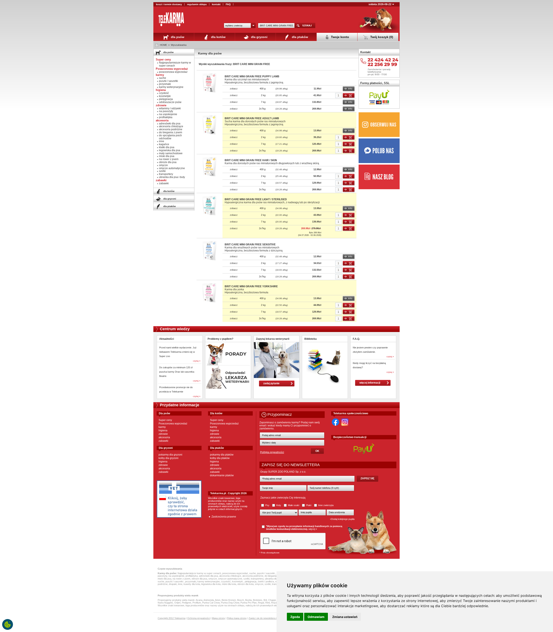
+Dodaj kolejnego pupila (342, 519)
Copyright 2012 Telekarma (171, 618)
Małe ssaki (293, 505)
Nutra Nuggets (165, 602)
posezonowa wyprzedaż (173, 71)
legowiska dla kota (211, 584)
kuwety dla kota (192, 584)
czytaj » (196, 361)
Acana (199, 600)
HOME (163, 45)
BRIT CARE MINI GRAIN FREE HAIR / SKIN (251, 160)
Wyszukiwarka (178, 45)
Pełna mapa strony (237, 618)
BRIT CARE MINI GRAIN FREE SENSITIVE (250, 244)
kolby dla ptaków (220, 458)
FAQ (228, 4)
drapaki (173, 584)
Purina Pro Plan (248, 602)
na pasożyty (166, 111)
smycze (163, 165)
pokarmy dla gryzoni (170, 454)
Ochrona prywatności (198, 618)
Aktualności (166, 338)
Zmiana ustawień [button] (345, 617)
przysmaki (165, 84)
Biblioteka (310, 338)
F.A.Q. (356, 338)
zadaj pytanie (271, 383)
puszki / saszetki (168, 81)
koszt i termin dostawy (169, 4)
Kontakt (365, 52)
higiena (163, 430)
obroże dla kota (245, 584)
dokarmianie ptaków (222, 475)
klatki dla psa (166, 147)
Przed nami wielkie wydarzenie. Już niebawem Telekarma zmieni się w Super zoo (178, 351)
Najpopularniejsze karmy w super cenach (175, 64)
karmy (162, 427)
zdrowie (163, 433)
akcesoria (164, 437)
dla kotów (218, 37)
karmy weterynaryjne (171, 87)
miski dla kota (229, 584)
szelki (162, 171)
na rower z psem (168, 159)
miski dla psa (166, 156)
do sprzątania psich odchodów (170, 137)
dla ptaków (299, 37)
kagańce (164, 144)
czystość (164, 93)
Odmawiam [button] (316, 617)
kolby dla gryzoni (168, 458)
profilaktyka (165, 117)
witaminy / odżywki (170, 108)
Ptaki (308, 505)
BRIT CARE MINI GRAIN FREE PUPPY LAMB (252, 76)
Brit (265, 600)
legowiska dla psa (169, 150)
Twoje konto (339, 37)
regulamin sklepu (197, 4)
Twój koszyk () (381, 37)
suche (162, 77)
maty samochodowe (171, 153)
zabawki (164, 183)
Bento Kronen (229, 600)
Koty (279, 505)
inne (161, 141)
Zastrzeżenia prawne (223, 516)
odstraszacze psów (170, 102)
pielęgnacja (166, 99)
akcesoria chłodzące (171, 126)
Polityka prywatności (272, 452)
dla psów (177, 37)
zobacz (234, 88)
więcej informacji (369, 382)
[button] (240, 25)
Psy (267, 505)
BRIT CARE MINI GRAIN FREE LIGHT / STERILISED (256, 199)
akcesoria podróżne (170, 129)
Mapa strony (218, 618)
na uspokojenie (168, 114)
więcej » (312, 529)
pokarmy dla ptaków (222, 454)
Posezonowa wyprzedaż (173, 423)
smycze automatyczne (172, 168)
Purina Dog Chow (230, 602)
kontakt (216, 4)
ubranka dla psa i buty (172, 177)
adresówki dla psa (169, 123)
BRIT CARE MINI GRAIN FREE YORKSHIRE (251, 286)
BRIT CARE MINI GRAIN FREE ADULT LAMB (252, 118)
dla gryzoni (258, 37)
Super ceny (165, 420)
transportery (166, 174)
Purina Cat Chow (211, 602)
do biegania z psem (170, 132)
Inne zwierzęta (326, 505)
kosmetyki (165, 96)
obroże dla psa (167, 162)
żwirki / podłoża (266, 581)
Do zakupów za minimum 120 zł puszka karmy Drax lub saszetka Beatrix (176, 371)
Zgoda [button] (295, 617)
